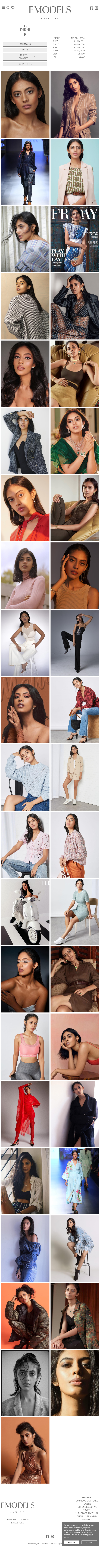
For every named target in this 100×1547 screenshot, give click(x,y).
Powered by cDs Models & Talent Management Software (50, 1544)
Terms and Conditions (18, 1519)
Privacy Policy (18, 1523)
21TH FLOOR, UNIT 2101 (86, 1513)
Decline (89, 1542)
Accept (71, 1542)
